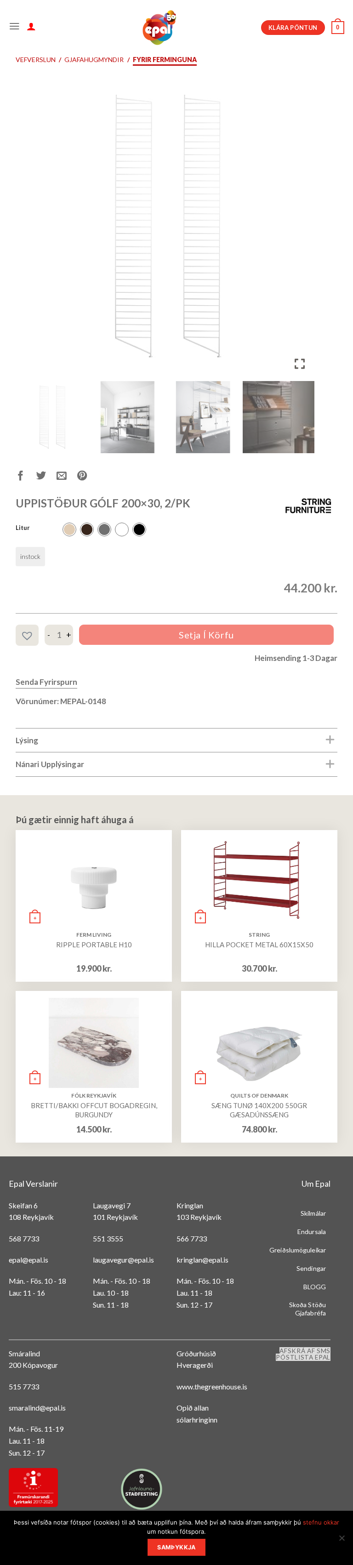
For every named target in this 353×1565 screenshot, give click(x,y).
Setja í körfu (206, 634)
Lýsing (27, 740)
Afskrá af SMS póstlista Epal (303, 1354)
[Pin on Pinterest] (87, 477)
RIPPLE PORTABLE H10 (94, 944)
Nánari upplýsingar (50, 764)
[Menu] (14, 27)
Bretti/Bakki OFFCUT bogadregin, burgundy (94, 1110)
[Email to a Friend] (67, 477)
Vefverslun (36, 59)
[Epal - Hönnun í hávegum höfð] (159, 28)
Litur (23, 528)
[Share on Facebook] (26, 477)
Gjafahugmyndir (94, 59)
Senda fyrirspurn (46, 682)
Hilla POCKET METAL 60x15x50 (259, 944)
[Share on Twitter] (46, 477)
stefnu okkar (321, 1522)
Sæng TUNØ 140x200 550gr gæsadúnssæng (259, 1110)
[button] (300, 231)
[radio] (69, 529)
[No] (341, 1540)
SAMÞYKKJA (176, 1547)
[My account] (31, 27)
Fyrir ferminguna (165, 59)
